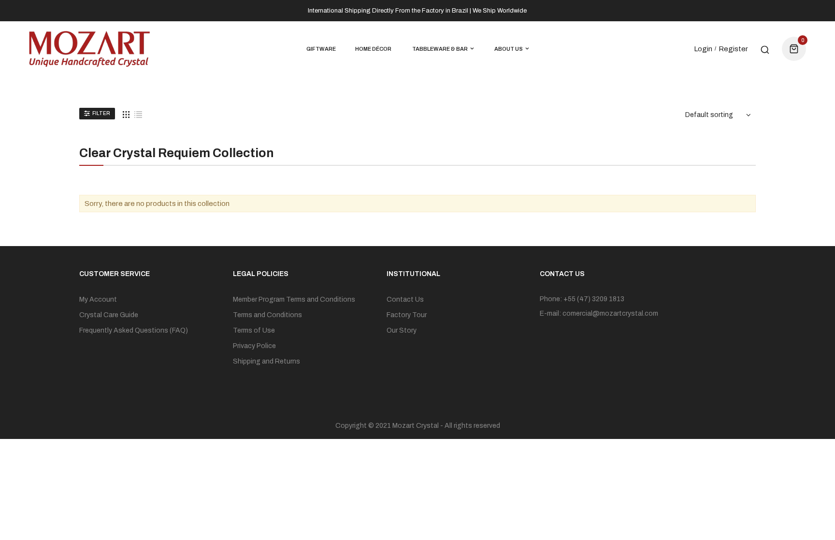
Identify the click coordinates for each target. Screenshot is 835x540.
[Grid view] (126, 114)
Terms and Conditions (267, 315)
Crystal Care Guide (108, 315)
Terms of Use (254, 330)
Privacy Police (254, 346)
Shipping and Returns (266, 361)
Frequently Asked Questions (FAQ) (133, 330)
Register (733, 48)
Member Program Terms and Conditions (294, 299)
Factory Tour (407, 315)
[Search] (765, 49)
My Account (98, 299)
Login (703, 48)
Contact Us (405, 299)
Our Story (402, 330)
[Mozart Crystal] (89, 49)
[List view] (138, 114)
